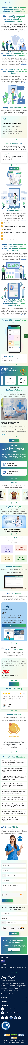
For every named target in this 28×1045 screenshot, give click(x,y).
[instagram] (15, 1017)
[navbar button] (25, 2)
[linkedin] (11, 1017)
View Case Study (12, 626)
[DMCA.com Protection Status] (7, 1035)
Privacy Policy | (8, 1042)
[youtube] (19, 1017)
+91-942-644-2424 (10, 1009)
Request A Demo (14, 950)
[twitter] (6, 1017)
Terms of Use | (16, 1042)
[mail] (2, 1012)
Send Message (7, 901)
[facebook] (2, 1017)
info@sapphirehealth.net (11, 1012)
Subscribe (14, 933)
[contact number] (2, 1008)
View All (14, 440)
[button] (12, 139)
